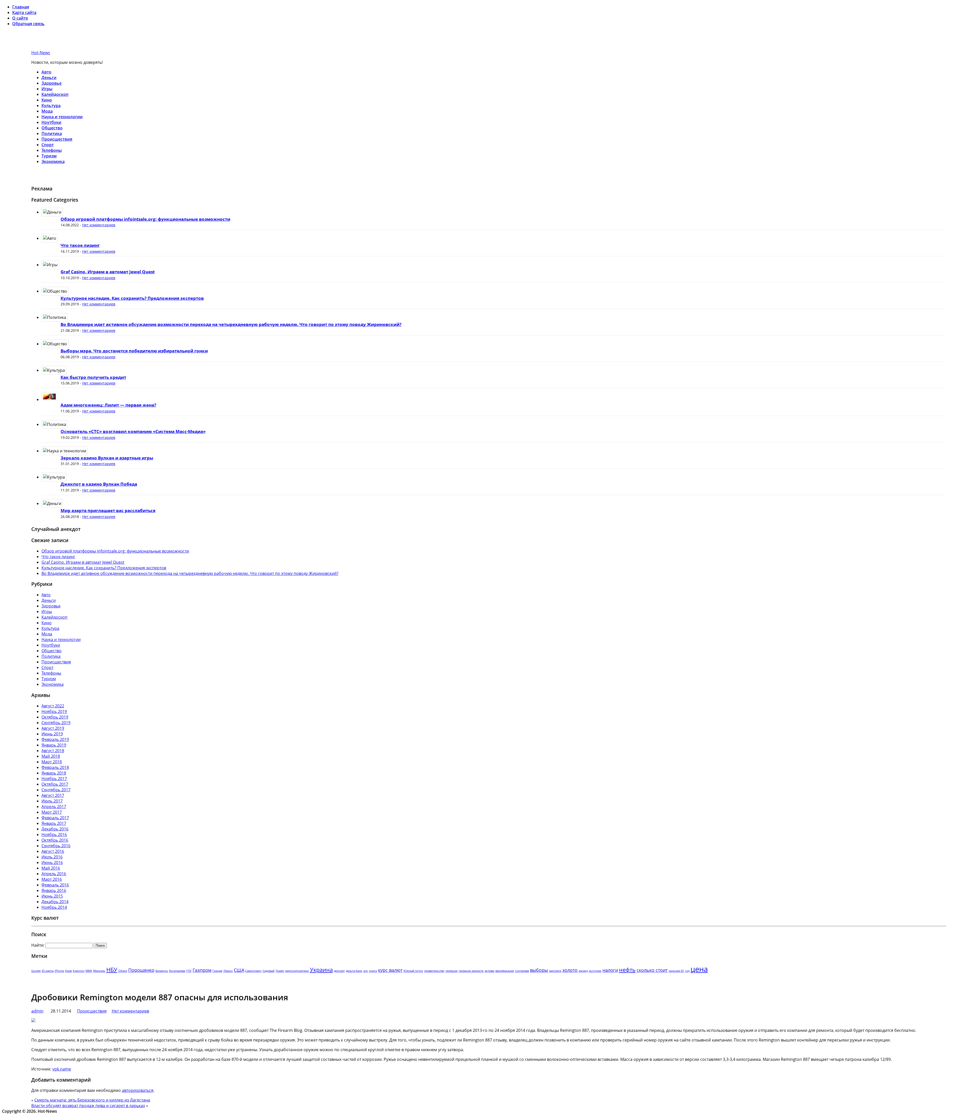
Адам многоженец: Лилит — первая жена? (108, 405)
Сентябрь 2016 (55, 846)
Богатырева (177, 971)
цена (699, 969)
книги (373, 971)
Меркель (99, 971)
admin (37, 1011)
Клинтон (78, 971)
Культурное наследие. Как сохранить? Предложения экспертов (132, 298)
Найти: (38, 945)
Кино (46, 100)
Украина (321, 970)
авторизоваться (137, 1090)
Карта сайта (24, 12)
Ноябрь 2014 (54, 907)
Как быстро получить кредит (93, 377)
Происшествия (56, 139)
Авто (46, 72)
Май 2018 (50, 756)
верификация (504, 971)
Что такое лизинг (80, 245)
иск (365, 971)
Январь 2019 (53, 745)
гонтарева (522, 971)
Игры (46, 89)
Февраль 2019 (55, 739)
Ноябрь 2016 (54, 834)
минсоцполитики (297, 971)
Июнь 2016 (52, 862)
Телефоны (51, 150)
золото (570, 970)
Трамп (280, 971)
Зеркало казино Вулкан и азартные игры (107, 458)
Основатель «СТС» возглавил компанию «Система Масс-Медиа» (133, 431)
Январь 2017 (53, 823)
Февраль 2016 (55, 885)
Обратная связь (28, 23)
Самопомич (253, 971)
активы (489, 971)
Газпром (202, 970)
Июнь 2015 (52, 896)
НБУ (111, 970)
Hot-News (40, 52)
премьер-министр (471, 971)
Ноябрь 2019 (54, 711)
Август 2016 (52, 851)
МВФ (88, 971)
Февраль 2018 (55, 767)
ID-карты (48, 971)
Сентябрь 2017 (55, 790)
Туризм (49, 156)
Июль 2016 (52, 857)
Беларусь (161, 971)
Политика (51, 133)
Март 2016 (51, 879)
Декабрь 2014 (54, 901)
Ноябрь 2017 (54, 778)
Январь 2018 (53, 773)
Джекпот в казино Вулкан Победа (99, 484)
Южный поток (413, 971)
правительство (434, 971)
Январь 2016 (53, 890)
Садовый (269, 971)
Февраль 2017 (55, 818)
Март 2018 (51, 762)
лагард (583, 971)
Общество (52, 128)
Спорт (47, 144)
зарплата (555, 971)
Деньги (48, 77)
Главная (20, 7)
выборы (539, 970)
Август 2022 (52, 706)
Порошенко (141, 970)
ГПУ (189, 971)
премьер (452, 971)
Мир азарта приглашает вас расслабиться (108, 510)
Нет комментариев (98, 224)
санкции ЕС (676, 971)
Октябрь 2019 (54, 717)
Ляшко (228, 971)
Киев (68, 971)
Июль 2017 (52, 801)
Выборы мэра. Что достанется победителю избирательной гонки (134, 351)
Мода (47, 111)
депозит (339, 971)
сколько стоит (652, 970)
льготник (595, 971)
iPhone (59, 971)
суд (687, 971)
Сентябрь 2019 (55, 722)
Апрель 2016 (53, 873)
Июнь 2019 (52, 734)
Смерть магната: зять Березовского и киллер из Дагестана (92, 1100)
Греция (217, 971)
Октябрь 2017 (54, 784)
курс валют (390, 970)
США (239, 970)
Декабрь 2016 (54, 829)
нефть (627, 970)
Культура (51, 105)
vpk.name (61, 1069)
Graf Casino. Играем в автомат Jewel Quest (108, 272)
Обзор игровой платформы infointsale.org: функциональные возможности (145, 219)
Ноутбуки (51, 122)
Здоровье (51, 83)
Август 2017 (52, 795)
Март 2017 (51, 812)
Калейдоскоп (54, 94)
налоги (610, 970)
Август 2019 (52, 728)
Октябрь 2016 (54, 840)
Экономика (53, 161)
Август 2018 (52, 750)
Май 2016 (50, 868)
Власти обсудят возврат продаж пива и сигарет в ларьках (88, 1105)
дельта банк (354, 971)
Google (36, 971)
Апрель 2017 (53, 806)
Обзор (122, 971)
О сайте (20, 18)
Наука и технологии (62, 117)
